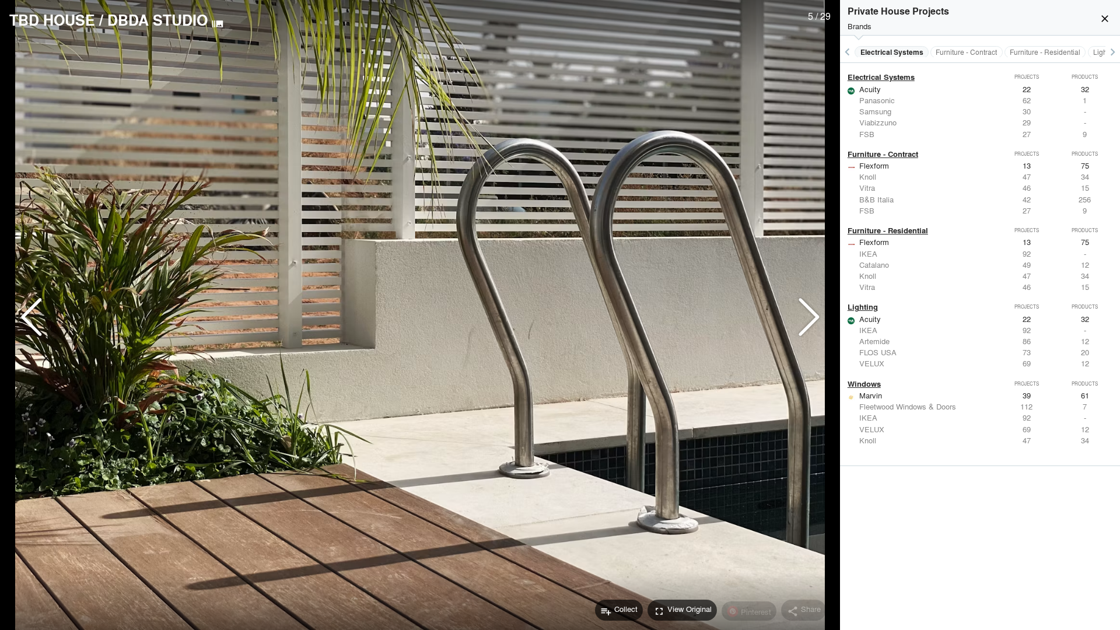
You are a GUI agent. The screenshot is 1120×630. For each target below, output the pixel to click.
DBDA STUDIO (157, 19)
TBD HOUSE (52, 19)
